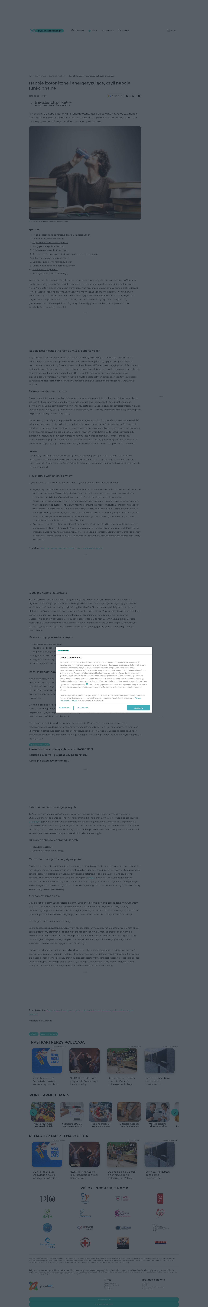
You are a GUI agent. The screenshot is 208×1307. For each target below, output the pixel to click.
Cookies (74, 701)
